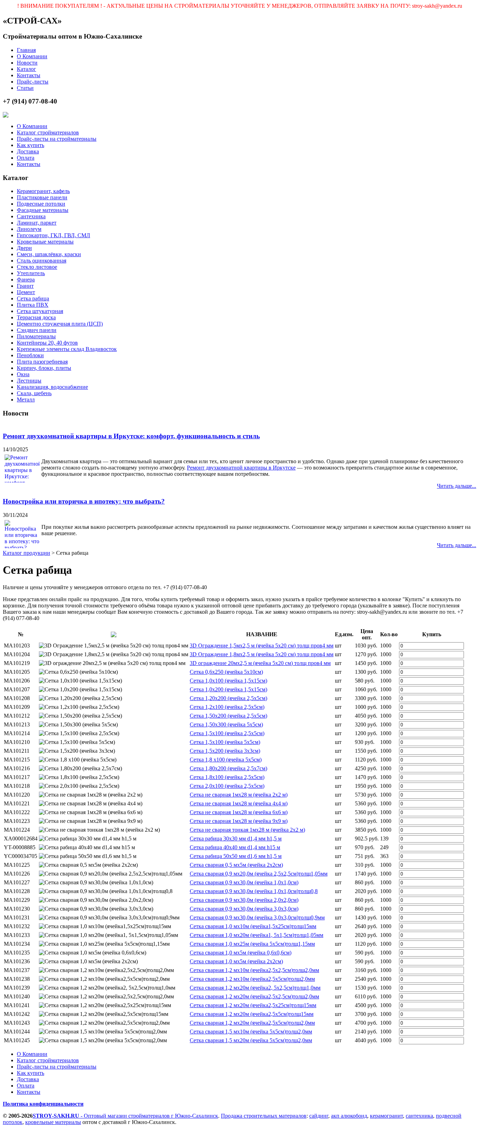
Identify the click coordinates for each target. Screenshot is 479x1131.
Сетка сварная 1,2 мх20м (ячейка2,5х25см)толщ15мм (253, 1005)
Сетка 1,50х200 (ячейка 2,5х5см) (228, 716)
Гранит (25, 286)
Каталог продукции (26, 553)
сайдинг (318, 1116)
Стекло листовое (37, 267)
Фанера (26, 279)
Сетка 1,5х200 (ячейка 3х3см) (225, 751)
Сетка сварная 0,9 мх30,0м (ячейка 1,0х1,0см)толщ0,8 (254, 891)
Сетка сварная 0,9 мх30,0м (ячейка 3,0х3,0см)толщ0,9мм (257, 917)
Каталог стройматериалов (48, 132)
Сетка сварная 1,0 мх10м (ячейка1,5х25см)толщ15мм (253, 926)
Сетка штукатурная (40, 311)
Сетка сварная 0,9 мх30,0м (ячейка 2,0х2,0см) (244, 900)
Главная (26, 50)
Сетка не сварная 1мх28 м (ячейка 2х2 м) (239, 795)
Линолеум (29, 229)
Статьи (25, 88)
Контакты (28, 75)
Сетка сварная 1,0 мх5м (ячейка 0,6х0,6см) (240, 953)
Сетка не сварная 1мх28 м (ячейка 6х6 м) (239, 812)
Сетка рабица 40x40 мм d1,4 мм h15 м (235, 847)
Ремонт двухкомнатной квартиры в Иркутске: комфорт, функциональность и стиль (131, 436)
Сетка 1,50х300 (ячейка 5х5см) (226, 724)
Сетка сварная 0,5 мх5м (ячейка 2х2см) (236, 865)
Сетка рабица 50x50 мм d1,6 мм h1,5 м (236, 856)
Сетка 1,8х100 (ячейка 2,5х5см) (227, 777)
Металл (26, 399)
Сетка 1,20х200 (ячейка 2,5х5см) (228, 698)
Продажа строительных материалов (263, 1116)
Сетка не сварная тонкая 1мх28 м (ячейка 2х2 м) (247, 830)
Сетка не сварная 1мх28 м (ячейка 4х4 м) (239, 803)
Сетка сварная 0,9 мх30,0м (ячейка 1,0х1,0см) (244, 882)
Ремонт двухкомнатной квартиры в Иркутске (241, 468)
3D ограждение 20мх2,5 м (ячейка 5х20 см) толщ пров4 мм (260, 663)
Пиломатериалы (36, 336)
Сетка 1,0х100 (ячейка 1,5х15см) (228, 681)
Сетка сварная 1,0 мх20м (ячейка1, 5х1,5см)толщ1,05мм (256, 935)
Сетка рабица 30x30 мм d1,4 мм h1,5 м (236, 838)
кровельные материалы (53, 1122)
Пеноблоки (30, 355)
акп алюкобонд (349, 1116)
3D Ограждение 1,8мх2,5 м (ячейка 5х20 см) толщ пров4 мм (261, 654)
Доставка (28, 151)
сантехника (419, 1116)
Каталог (26, 69)
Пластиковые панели (42, 197)
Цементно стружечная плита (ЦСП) (60, 324)
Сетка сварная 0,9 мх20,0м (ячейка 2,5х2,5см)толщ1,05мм (259, 874)
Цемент (26, 292)
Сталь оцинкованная (41, 261)
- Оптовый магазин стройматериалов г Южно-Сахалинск (125, 1116)
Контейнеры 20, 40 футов (47, 343)
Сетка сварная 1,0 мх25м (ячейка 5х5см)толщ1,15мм (252, 944)
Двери (24, 248)
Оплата (25, 158)
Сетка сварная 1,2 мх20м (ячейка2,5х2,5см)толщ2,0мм (254, 996)
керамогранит (386, 1116)
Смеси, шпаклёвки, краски (49, 254)
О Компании (32, 56)
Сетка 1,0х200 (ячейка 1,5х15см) (228, 689)
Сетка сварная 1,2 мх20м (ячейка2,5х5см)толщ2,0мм (252, 1023)
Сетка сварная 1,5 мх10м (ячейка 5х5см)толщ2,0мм (251, 1031)
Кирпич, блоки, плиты (44, 368)
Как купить (30, 145)
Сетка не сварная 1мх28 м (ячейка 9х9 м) (239, 821)
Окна (23, 374)
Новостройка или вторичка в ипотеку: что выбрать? (84, 501)
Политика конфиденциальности (43, 1104)
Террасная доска (36, 317)
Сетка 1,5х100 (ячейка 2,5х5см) (227, 733)
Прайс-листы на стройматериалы (56, 139)
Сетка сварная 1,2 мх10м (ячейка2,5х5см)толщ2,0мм (252, 979)
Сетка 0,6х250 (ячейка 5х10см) (226, 672)
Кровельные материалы (45, 242)
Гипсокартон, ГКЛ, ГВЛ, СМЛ (53, 235)
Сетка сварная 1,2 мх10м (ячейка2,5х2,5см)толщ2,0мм (254, 970)
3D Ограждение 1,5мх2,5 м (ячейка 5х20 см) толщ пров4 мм (261, 645)
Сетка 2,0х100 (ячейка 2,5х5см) (227, 786)
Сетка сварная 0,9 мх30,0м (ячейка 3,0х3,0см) (244, 909)
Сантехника (31, 216)
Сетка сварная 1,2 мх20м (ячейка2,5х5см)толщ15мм (251, 1014)
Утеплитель (31, 273)
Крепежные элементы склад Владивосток (67, 349)
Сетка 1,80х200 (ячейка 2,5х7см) (228, 768)
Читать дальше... (456, 486)
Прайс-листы (32, 82)
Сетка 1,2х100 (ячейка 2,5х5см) (227, 707)
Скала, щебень (34, 393)
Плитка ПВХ (32, 305)
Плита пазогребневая (42, 362)
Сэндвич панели (36, 330)
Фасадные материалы (42, 210)
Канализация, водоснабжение (52, 387)
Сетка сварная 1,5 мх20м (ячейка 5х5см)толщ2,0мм (251, 1040)
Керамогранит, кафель (43, 191)
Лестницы (29, 381)
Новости (27, 63)
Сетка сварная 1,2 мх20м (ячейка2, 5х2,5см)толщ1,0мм (255, 988)
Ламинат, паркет (36, 223)
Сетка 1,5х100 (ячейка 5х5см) (225, 742)
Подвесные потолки (41, 204)
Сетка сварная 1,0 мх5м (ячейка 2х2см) (236, 961)
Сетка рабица (33, 298)
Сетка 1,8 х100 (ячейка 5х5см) (226, 760)
